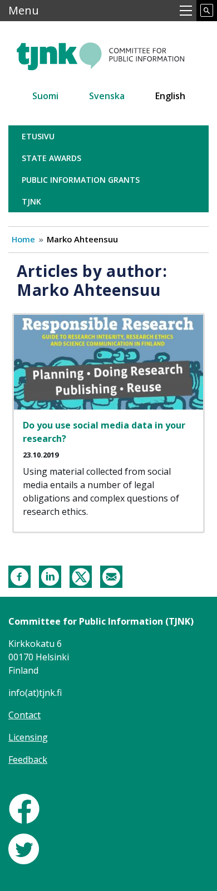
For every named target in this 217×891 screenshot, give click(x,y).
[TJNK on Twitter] (23, 848)
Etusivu (38, 136)
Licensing (28, 737)
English (170, 96)
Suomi (45, 96)
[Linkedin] (50, 575)
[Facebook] (19, 575)
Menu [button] (23, 10)
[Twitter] (81, 575)
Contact (24, 715)
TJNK (31, 201)
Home (23, 239)
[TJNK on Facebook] (24, 808)
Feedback (27, 759)
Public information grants (81, 179)
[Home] (108, 51)
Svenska (107, 96)
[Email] (111, 575)
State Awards (51, 158)
